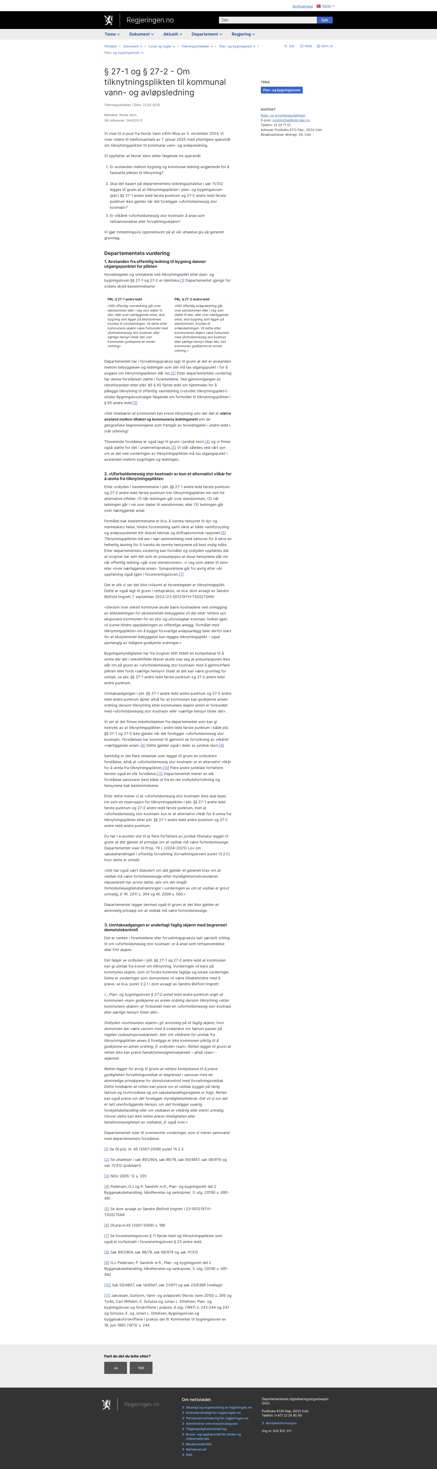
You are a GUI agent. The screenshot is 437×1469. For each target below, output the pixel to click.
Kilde (308, 46)
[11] (160, 773)
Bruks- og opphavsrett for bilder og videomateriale (213, 1436)
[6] (223, 532)
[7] (181, 574)
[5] (173, 447)
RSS (189, 1455)
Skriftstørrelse (302, 6)
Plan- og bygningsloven (281, 90)
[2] (173, 373)
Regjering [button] (242, 34)
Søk (324, 20)
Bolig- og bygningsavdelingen (283, 115)
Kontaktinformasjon (281, 1423)
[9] (221, 745)
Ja (116, 1367)
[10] (166, 767)
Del (291, 46)
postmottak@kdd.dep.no (291, 120)
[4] (207, 441)
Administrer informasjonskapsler (212, 1423)
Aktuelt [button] (171, 34)
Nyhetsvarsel (196, 1449)
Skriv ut (327, 46)
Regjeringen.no (150, 20)
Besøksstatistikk (199, 1444)
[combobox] (268, 20)
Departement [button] (205, 34)
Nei (141, 1367)
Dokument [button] (140, 34)
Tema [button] (111, 34)
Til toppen (170, 1338)
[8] (142, 745)
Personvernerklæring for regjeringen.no (217, 1418)
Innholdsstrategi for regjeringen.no (213, 1412)
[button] (132, 46)
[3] (134, 402)
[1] (182, 280)
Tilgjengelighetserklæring (206, 1429)
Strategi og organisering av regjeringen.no (219, 1407)
